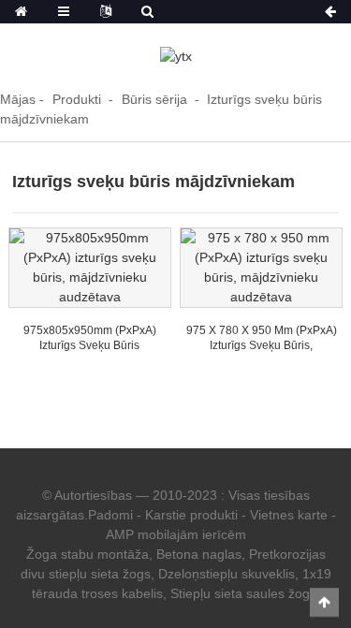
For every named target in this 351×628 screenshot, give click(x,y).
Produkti (76, 99)
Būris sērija (154, 99)
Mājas (18, 99)
